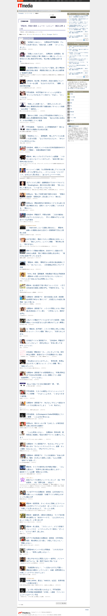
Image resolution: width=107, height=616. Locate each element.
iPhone (35, 10)
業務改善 (72, 111)
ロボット (72, 120)
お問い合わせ (34, 614)
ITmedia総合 (21, 13)
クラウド (54, 10)
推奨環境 (59, 614)
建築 (71, 102)
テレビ (44, 34)
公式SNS (26, 614)
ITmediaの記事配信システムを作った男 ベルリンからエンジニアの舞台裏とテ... (78, 59)
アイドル (30, 34)
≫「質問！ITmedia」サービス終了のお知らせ (77, 88)
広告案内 (30, 614)
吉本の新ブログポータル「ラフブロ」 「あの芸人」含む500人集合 (78, 63)
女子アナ (56, 34)
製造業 (58, 0)
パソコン (71, 0)
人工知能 (58, 10)
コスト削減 (72, 96)
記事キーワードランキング (78, 91)
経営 (36, 0)
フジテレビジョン (37, 34)
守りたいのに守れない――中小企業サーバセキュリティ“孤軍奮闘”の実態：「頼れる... (78, 29)
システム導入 (46, 0)
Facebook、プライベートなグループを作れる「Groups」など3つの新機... (78, 53)
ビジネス (31, 0)
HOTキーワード (78, 124)
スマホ (66, 0)
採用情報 (55, 614)
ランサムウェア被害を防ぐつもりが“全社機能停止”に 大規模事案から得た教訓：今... (78, 16)
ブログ (80, 0)
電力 (62, 0)
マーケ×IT (53, 0)
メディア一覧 (21, 614)
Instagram (50, 34)
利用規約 (87, 609)
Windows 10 (30, 10)
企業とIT (40, 0)
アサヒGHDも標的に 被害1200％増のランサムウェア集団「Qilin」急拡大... (78, 19)
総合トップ (20, 0)
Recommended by (80, 76)
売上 (71, 105)
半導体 (71, 94)
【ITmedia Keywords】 (22, 10)
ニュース (26, 0)
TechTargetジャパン (80, 13)
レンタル (72, 114)
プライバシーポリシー (42, 614)
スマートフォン (49, 10)
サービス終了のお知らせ (78, 80)
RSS (48, 614)
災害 (71, 108)
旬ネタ (76, 0)
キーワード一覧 (28, 13)
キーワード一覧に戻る (61, 603)
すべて (21, 38)
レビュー (31, 38)
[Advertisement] (78, 166)
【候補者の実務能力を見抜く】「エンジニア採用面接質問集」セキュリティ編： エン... (78, 26)
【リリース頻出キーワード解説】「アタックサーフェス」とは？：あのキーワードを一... (78, 23)
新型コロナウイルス (41, 10)
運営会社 (51, 614)
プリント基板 (73, 117)
